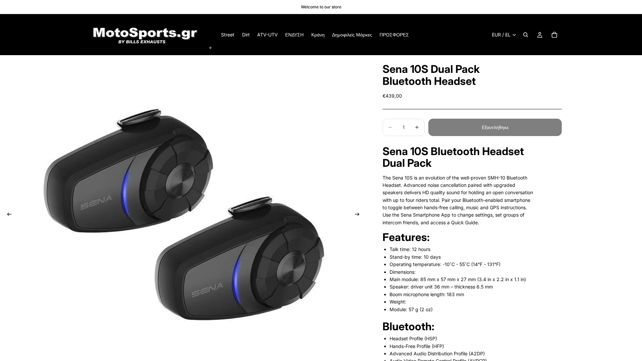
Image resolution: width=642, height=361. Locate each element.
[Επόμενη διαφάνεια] (359, 215)
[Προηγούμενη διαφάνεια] (7, 215)
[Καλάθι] (554, 34)
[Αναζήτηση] (525, 34)
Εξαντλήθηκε (495, 127)
